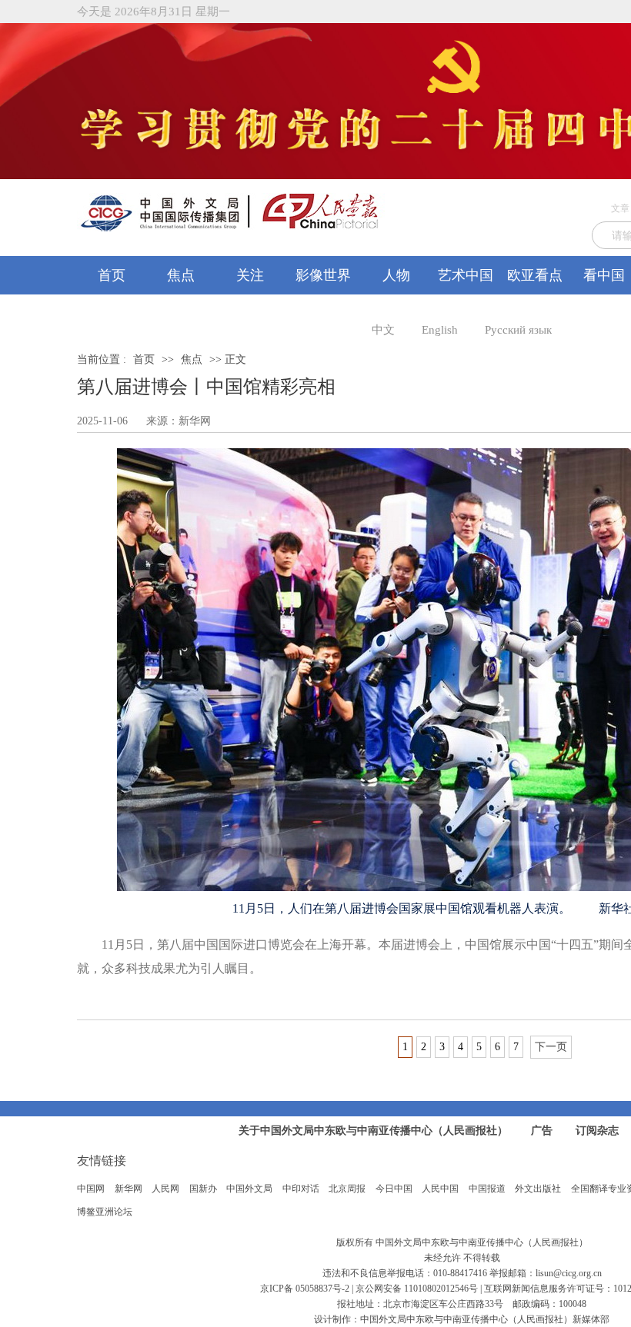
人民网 (165, 1188)
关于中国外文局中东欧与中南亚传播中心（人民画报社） (373, 1130)
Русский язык (518, 330)
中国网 (91, 1188)
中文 (383, 330)
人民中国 (440, 1188)
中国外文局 (249, 1188)
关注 (250, 275)
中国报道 (487, 1188)
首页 (111, 275)
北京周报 (347, 1188)
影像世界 (323, 275)
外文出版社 (538, 1188)
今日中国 (394, 1188)
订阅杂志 (597, 1130)
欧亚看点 (535, 275)
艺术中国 (465, 275)
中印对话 (300, 1188)
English (440, 330)
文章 (620, 208)
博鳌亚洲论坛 (104, 1211)
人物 (396, 275)
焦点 (181, 275)
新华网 (128, 1188)
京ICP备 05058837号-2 (304, 1288)
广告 (542, 1130)
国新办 (203, 1188)
